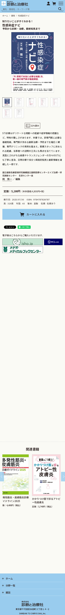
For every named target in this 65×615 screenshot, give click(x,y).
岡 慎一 (7, 179)
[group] (20, 483)
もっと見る (33, 338)
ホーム (5, 16)
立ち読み (35, 125)
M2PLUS (53, 242)
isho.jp (23, 242)
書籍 (13, 16)
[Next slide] (63, 476)
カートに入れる (36, 214)
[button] (3, 102)
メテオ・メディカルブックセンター (23, 249)
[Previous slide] (2, 476)
